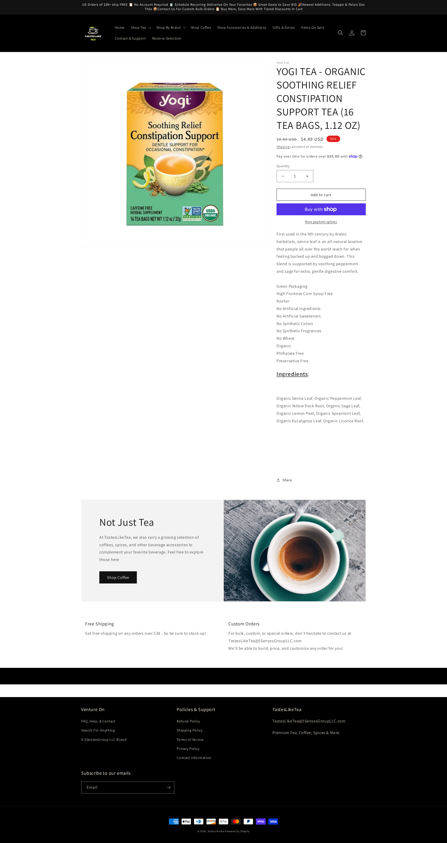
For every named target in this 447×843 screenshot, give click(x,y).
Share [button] (287, 480)
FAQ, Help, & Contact (98, 721)
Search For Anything (98, 730)
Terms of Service (190, 739)
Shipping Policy (189, 730)
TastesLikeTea (215, 831)
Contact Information (194, 757)
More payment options (321, 222)
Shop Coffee (118, 577)
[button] (140, 27)
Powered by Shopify (237, 831)
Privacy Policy (188, 748)
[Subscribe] (168, 787)
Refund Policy (188, 721)
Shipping (283, 147)
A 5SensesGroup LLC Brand (103, 739)
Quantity (283, 166)
